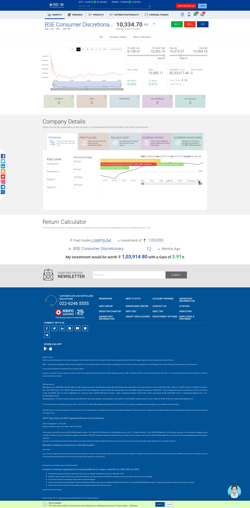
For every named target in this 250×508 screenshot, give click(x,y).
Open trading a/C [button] (186, 6)
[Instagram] (85, 328)
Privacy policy (121, 505)
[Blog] (70, 328)
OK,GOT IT (160, 504)
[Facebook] (47, 328)
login (202, 6)
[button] (150, 24)
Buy (176, 24)
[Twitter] (54, 328)
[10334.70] (164, 55)
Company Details (118, 37)
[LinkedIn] (62, 328)
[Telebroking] (182, 14)
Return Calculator (142, 37)
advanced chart (116, 49)
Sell (190, 24)
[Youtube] (77, 328)
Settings (133, 505)
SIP (203, 24)
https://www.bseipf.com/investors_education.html (57, 459)
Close (169, 504)
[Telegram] (47, 335)
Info (101, 37)
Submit (176, 274)
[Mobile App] (189, 14)
